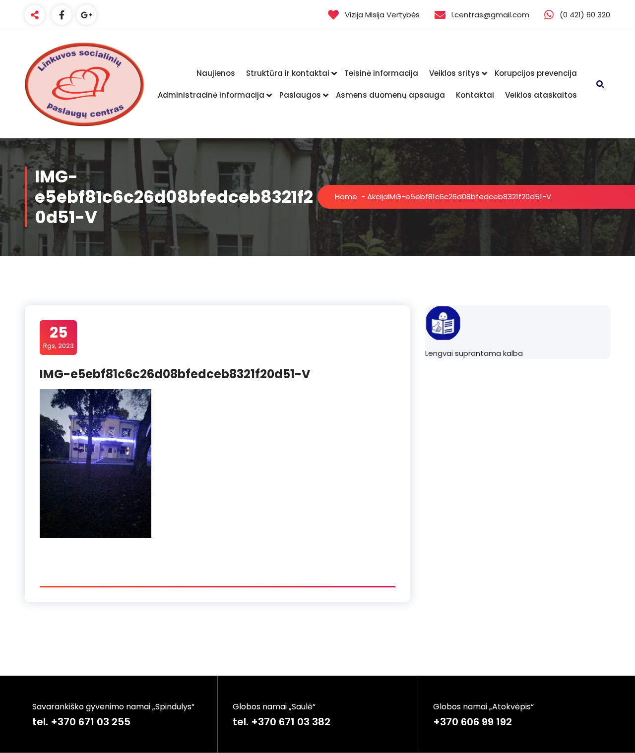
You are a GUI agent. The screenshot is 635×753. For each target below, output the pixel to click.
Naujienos (215, 73)
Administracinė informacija (211, 95)
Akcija (377, 196)
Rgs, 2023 (58, 337)
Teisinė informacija (381, 73)
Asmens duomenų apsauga (390, 95)
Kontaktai (475, 95)
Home (346, 196)
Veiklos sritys (454, 73)
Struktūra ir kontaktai (287, 73)
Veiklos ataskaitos (541, 95)
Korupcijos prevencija (536, 73)
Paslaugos (300, 95)
